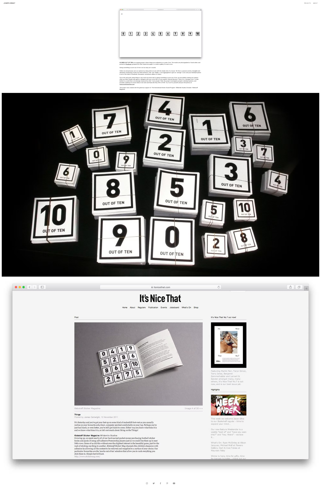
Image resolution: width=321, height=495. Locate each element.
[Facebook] (160, 483)
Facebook (128, 64)
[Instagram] (147, 483)
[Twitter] (153, 483)
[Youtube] (174, 483)
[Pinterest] (167, 483)
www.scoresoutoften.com (127, 84)
